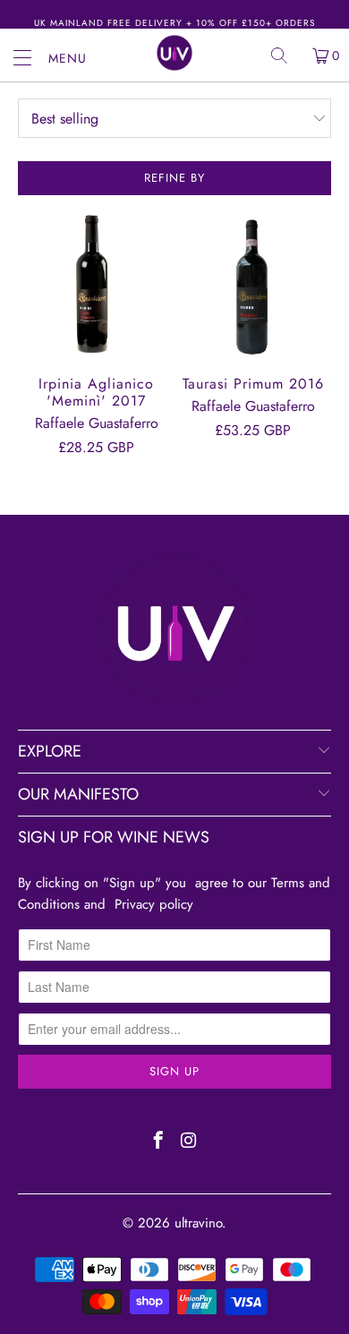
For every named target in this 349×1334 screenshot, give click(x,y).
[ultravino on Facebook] (159, 1142)
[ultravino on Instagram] (189, 1142)
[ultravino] (175, 52)
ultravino (198, 1223)
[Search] (285, 55)
